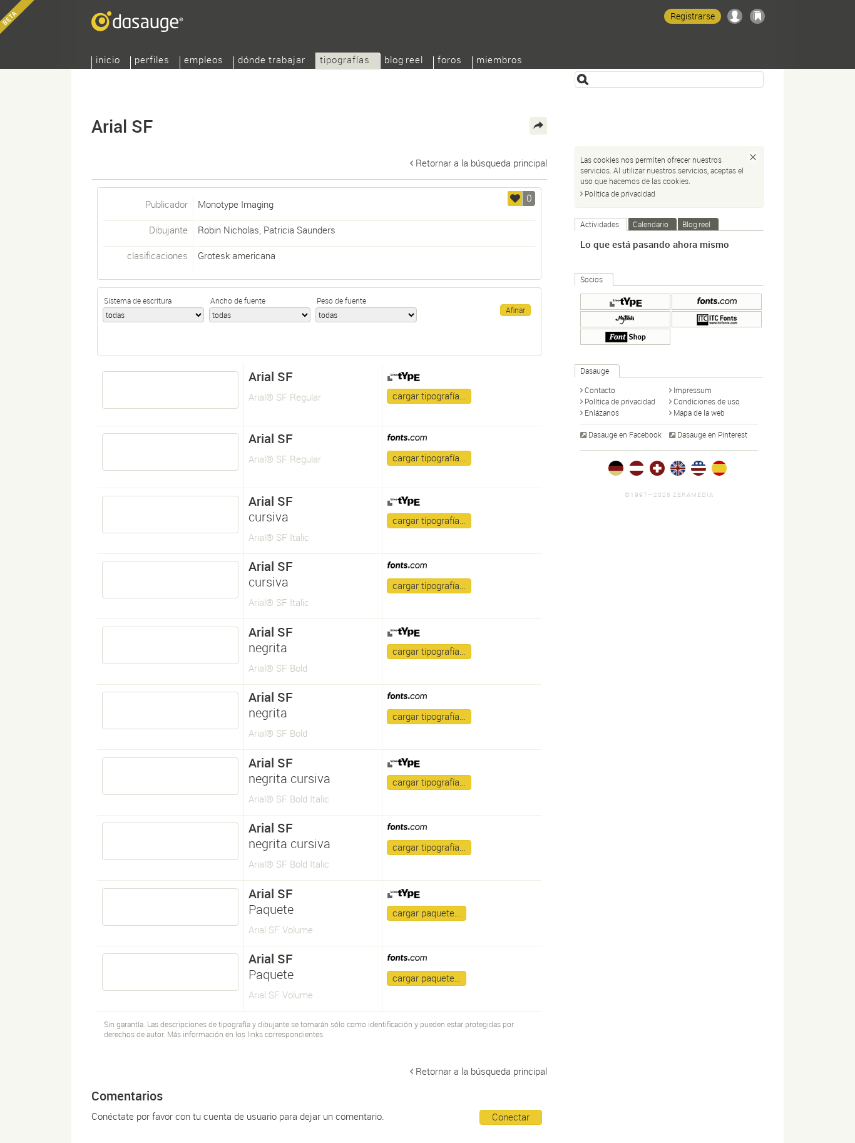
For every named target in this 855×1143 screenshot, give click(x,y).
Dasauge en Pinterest (712, 434)
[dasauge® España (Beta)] (719, 468)
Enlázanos (602, 412)
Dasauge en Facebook (625, 434)
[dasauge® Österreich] (636, 468)
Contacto (600, 390)
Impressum (692, 390)
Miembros (499, 61)
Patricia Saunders (299, 229)
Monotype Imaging (236, 204)
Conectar (511, 1116)
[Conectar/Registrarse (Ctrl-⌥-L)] (735, 16)
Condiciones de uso (706, 401)
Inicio (108, 61)
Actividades (599, 224)
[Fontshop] (625, 336)
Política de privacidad (620, 193)
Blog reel (404, 61)
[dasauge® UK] (677, 468)
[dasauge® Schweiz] (657, 468)
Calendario (650, 224)
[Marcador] (757, 16)
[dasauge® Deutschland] (615, 468)
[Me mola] (515, 198)
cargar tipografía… (429, 395)
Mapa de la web (699, 412)
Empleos (203, 61)
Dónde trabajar (271, 61)
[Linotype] (625, 301)
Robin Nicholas (228, 229)
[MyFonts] (625, 319)
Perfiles (152, 61)
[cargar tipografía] (170, 390)
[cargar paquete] (170, 907)
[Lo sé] (752, 157)
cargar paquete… (426, 912)
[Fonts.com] (716, 301)
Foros (450, 61)
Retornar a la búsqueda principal (481, 162)
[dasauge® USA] (698, 468)
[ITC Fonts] (716, 319)
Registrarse (692, 16)
